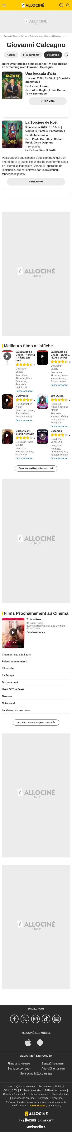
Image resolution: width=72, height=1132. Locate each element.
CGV (14, 1090)
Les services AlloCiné (23, 1098)
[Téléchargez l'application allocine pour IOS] (30, 1042)
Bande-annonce (24, 391)
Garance (7, 696)
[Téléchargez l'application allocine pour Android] (42, 1042)
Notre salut (8, 703)
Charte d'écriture (60, 1094)
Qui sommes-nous (25, 1086)
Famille (43, 130)
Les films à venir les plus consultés (36, 722)
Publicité (59, 1086)
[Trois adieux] (13, 633)
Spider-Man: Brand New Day (25, 432)
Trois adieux (33, 619)
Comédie (31, 130)
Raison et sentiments (14, 661)
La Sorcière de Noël (41, 122)
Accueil (7, 36)
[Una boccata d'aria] (12, 85)
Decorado (56, 430)
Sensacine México (31, 1073)
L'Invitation (8, 668)
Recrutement (45, 1086)
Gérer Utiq (43, 1098)
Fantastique (57, 130)
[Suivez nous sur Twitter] (25, 1019)
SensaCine (48, 1063)
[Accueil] (32, 5)
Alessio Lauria (39, 86)
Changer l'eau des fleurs (16, 654)
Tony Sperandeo (36, 93)
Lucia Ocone (57, 90)
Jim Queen (57, 395)
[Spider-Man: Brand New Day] (7, 436)
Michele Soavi (39, 135)
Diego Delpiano (43, 142)
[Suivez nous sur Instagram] (36, 1019)
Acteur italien (36, 36)
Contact (9, 1086)
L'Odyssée (22, 395)
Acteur (24, 36)
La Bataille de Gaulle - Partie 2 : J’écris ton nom (25, 356)
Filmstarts (13, 1063)
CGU (6, 1090)
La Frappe (8, 675)
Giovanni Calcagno (53, 36)
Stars (15, 36)
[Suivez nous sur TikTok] (46, 1019)
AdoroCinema (50, 1068)
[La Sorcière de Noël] (12, 134)
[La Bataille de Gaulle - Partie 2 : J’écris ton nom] (7, 357)
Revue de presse (39, 1094)
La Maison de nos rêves (16, 710)
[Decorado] (42, 436)
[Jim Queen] (42, 401)
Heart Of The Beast (13, 689)
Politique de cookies (30, 1090)
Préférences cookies (55, 1090)
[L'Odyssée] (7, 401)
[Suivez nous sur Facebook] (15, 1019)
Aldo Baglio (39, 90)
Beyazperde (15, 1068)
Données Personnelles (15, 1094)
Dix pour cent (10, 682)
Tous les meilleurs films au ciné (36, 468)
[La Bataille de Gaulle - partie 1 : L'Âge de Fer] (42, 357)
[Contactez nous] (57, 1019)
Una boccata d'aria (40, 73)
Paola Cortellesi (42, 139)
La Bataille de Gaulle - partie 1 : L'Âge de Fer (60, 354)
